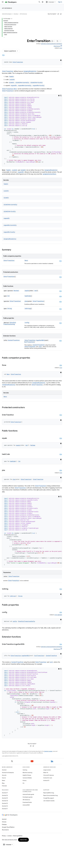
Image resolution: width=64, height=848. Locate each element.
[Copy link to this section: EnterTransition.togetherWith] (26, 644)
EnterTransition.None (9, 89)
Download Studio (27, 802)
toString (27, 308)
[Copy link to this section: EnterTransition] (15, 415)
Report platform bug (48, 792)
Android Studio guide (28, 794)
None (26, 260)
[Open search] (39, 2)
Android (4, 770)
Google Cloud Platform (8, 827)
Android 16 (5, 795)
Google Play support (48, 798)
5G (23, 783)
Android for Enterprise (8, 772)
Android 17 (5, 792)
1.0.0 (61, 48)
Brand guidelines (17, 835)
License (10, 835)
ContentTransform (13, 340)
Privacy (24, 780)
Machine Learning (27, 772)
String (9, 308)
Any (35, 290)
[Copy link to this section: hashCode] (11, 454)
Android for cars (47, 778)
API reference (7, 8)
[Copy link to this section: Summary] (12, 250)
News (3, 780)
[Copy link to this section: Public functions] (19, 431)
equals (27, 290)
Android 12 (5, 806)
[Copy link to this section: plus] (6, 470)
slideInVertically (36, 82)
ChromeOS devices (48, 775)
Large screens (47, 770)
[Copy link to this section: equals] (8, 438)
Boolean (16, 290)
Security (4, 775)
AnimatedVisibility (30, 71)
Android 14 (5, 800)
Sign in (60, 2)
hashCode (28, 296)
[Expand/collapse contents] (12, 19)
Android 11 (5, 808)
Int (8, 296)
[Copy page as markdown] (57, 41)
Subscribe (23, 840)
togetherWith (40, 340)
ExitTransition (29, 342)
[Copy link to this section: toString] (10, 589)
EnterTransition (18, 62)
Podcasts (4, 786)
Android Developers (7, 14)
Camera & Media (27, 778)
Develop (16, 14)
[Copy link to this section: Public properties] (21, 605)
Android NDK (26, 805)
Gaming (25, 770)
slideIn (11, 82)
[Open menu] (2, 2)
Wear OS (45, 772)
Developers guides (27, 797)
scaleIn (12, 79)
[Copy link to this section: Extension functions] (23, 637)
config (27, 322)
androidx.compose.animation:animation (51, 43)
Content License (48, 751)
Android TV (46, 780)
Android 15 (5, 798)
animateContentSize (49, 174)
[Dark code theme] (61, 60)
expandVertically (38, 85)
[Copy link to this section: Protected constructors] (27, 408)
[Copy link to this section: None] (8, 365)
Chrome (4, 822)
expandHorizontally (24, 85)
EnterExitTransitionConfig (9, 323)
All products (5, 830)
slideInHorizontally (22, 82)
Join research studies (48, 800)
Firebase (4, 824)
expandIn (14, 85)
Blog (3, 783)
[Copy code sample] (61, 96)
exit (40, 346)
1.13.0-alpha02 (58, 614)
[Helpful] (58, 14)
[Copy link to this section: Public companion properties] (32, 358)
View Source (57, 46)
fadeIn (11, 76)
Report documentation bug (50, 795)
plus (26, 301)
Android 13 (5, 803)
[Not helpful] (61, 14)
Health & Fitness (27, 775)
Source (4, 778)
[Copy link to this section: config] (8, 612)
